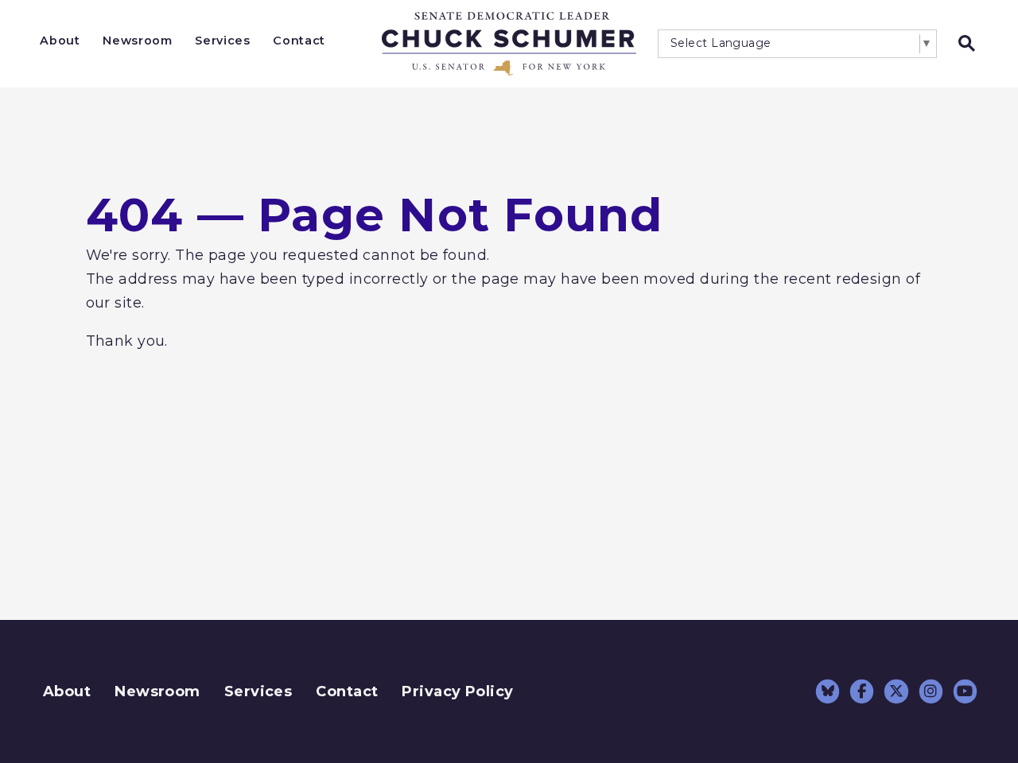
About (60, 40)
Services (222, 40)
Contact (299, 40)
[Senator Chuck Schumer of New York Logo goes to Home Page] (509, 44)
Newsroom (137, 40)
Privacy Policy (457, 691)
